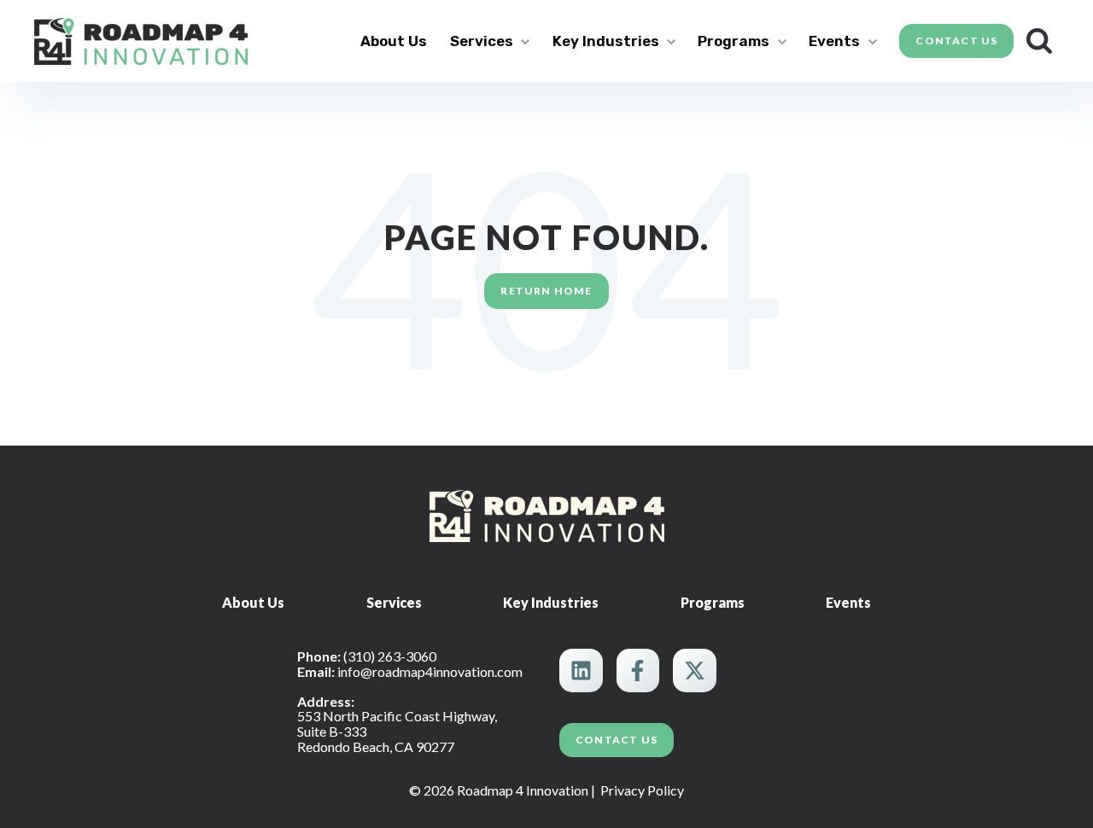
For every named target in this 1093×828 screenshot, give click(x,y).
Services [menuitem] (394, 602)
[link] (141, 39)
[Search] (1039, 41)
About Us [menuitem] (253, 602)
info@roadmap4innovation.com (430, 671)
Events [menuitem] (848, 602)
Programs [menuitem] (713, 602)
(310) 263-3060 (389, 656)
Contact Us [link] (956, 40)
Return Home (546, 290)
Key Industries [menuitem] (551, 602)
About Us (393, 41)
